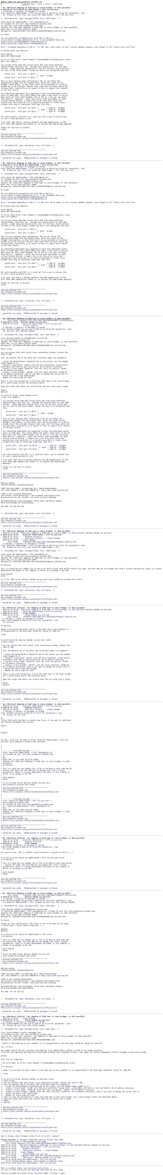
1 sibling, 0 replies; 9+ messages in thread (23, 711)
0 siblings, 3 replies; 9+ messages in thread (24, 327)
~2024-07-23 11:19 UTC (40, 1136)
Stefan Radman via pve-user (37, 615)
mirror (48, 4)
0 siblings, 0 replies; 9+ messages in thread (24, 11)
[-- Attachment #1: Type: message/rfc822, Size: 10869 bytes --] (30, 551)
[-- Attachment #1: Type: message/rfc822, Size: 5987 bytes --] (30, 1029)
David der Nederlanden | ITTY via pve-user (42, 324)
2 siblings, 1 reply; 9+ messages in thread (23, 618)
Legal (62, 1173)
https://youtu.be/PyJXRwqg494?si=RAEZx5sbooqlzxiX (24, 42)
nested (32, 158)
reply (18, 158)
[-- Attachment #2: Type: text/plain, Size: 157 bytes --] (27, 145)
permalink (74, 13)
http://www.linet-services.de (54, 490)
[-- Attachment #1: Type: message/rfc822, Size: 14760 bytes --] (30, 174)
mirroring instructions (38, 1168)
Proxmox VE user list (16, 15)
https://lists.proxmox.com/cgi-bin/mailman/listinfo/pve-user (29, 138)
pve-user (10, 331)
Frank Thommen (29, 540)
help (32, 4)
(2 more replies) (30, 326)
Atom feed (58, 4)
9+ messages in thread (47, 158)
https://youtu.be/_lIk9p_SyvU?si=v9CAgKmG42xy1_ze (24, 43)
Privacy (54, 1173)
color (39, 4)
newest (55, 1136)
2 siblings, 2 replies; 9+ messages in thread (24, 544)
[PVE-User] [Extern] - (35, 538)
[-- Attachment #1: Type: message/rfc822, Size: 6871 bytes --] (30, 334)
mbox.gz (42, 1140)
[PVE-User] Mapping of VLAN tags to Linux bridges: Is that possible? (53, 533)
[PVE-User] (27, 1157)
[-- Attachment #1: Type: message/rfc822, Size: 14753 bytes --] (30, 18)
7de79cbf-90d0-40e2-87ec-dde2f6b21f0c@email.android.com (49, 542)
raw (82, 13)
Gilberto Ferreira (33, 536)
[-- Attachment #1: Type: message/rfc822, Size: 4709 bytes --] (30, 906)
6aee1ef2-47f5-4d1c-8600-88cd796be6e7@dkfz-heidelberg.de (46, 320)
